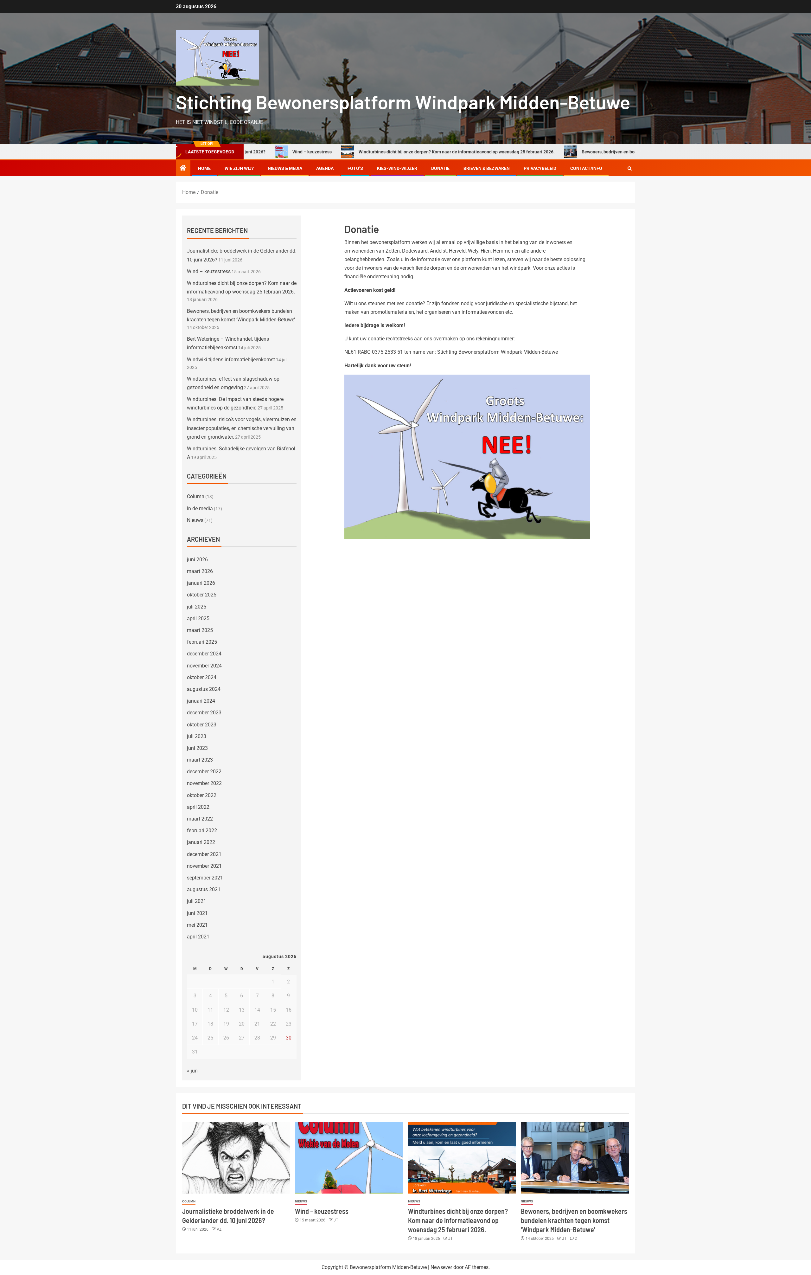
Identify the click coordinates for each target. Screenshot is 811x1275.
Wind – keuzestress (258, 151)
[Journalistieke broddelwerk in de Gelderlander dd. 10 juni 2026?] (236, 1158)
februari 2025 (202, 642)
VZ (219, 1229)
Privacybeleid (540, 168)
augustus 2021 (203, 889)
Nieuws (195, 520)
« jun (192, 1071)
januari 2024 (201, 701)
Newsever (441, 1267)
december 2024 (204, 654)
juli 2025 (196, 607)
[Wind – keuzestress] (349, 1158)
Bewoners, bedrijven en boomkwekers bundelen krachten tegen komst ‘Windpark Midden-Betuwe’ (626, 151)
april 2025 (198, 618)
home (204, 168)
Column (195, 496)
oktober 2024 (201, 677)
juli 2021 (196, 901)
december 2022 (204, 772)
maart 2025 (200, 630)
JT (336, 1220)
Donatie (440, 168)
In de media (200, 508)
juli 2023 (196, 736)
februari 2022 (202, 830)
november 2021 (204, 866)
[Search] (630, 168)
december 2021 (204, 854)
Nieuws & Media (285, 168)
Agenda (325, 168)
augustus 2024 (203, 689)
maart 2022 (200, 819)
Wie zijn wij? (239, 168)
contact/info (586, 168)
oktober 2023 (201, 725)
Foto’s (355, 168)
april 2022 (198, 807)
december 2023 (204, 713)
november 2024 (204, 666)
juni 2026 (197, 560)
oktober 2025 (201, 595)
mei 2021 (197, 925)
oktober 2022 (201, 795)
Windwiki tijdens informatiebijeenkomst (231, 360)
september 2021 (205, 878)
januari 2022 (201, 842)
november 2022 (204, 783)
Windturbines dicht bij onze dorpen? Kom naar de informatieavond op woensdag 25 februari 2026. (403, 151)
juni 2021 (197, 913)
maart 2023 (200, 760)
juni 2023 (197, 748)
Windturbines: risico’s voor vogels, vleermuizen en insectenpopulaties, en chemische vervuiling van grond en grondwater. (242, 428)
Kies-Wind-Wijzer (397, 168)
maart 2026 (200, 571)
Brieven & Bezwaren (486, 168)
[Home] (183, 168)
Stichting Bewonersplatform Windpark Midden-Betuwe (403, 101)
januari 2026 (201, 583)
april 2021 (198, 937)
